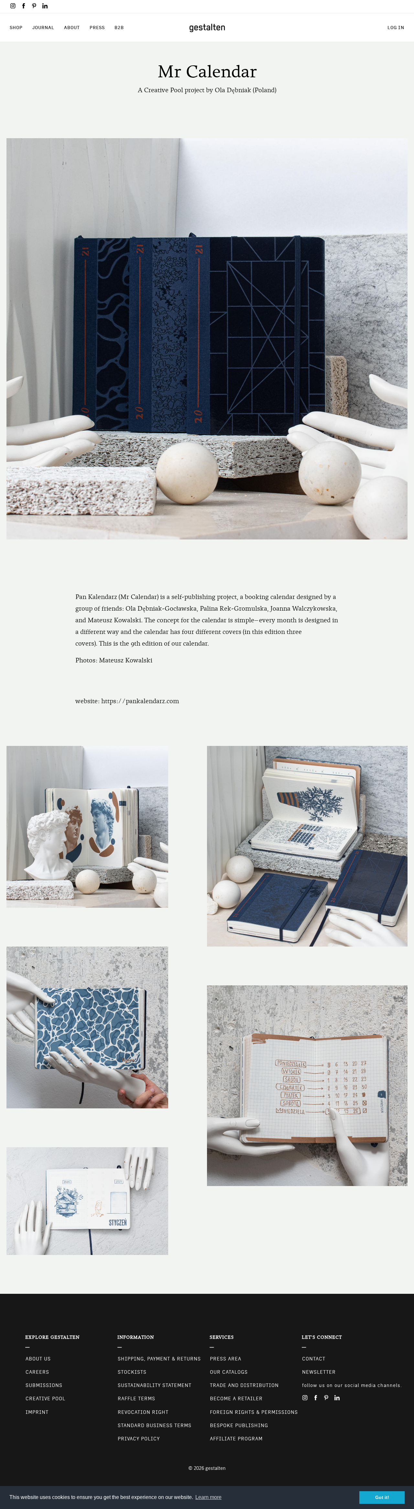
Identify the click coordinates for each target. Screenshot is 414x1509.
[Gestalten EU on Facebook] (23, 5)
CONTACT (313, 1359)
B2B (119, 27)
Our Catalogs (229, 1372)
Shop (16, 27)
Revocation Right (143, 1412)
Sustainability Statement (154, 1385)
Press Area (225, 1359)
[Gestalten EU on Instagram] (13, 5)
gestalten (215, 1468)
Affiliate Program (236, 1439)
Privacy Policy (139, 1439)
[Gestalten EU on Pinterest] (34, 5)
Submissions (44, 1385)
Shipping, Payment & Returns (159, 1359)
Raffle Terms (136, 1399)
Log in (395, 27)
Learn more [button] (208, 1497)
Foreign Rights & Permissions (254, 1412)
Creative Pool (45, 1399)
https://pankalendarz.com (140, 701)
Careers (37, 1372)
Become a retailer (236, 1399)
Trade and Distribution (244, 1385)
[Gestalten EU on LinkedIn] (45, 5)
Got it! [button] (382, 1497)
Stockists (132, 1372)
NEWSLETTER (319, 1372)
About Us (38, 1359)
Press (97, 27)
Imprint (37, 1412)
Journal (43, 27)
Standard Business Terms (154, 1425)
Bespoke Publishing (239, 1425)
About (72, 27)
